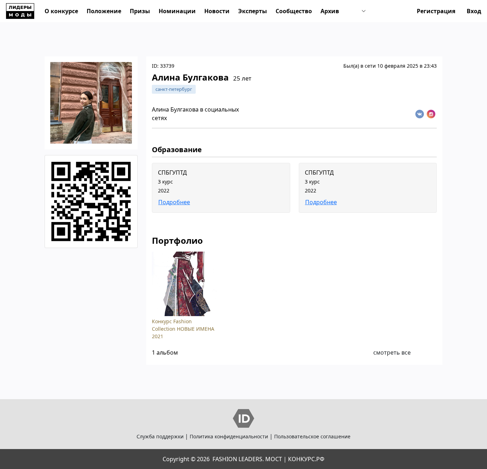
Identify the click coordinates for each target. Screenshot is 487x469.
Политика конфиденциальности (229, 436)
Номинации (177, 11)
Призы (140, 11)
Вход (474, 11)
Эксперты (252, 11)
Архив (330, 11)
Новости (217, 11)
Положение (104, 11)
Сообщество (294, 11)
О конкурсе (61, 11)
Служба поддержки (160, 436)
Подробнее (174, 202)
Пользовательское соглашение (312, 436)
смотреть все (392, 352)
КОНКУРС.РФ (306, 459)
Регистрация (436, 11)
